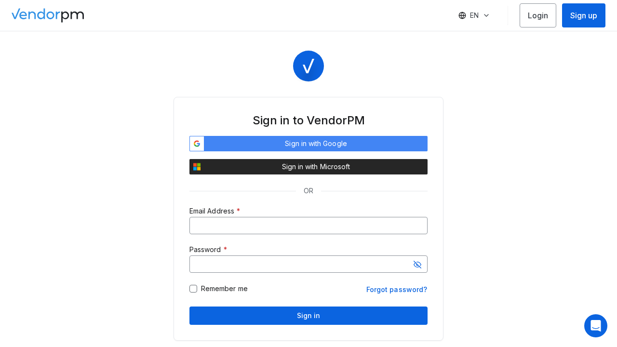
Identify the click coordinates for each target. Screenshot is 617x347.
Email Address (211, 211)
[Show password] (417, 264)
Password (205, 250)
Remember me (224, 289)
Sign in (309, 315)
